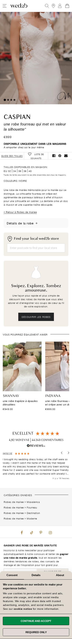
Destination (33, 512)
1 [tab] (5, 100)
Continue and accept (36, 621)
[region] (36, 466)
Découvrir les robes (36, 316)
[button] (62, 453)
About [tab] (60, 575)
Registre (60, 6)
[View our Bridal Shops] (53, 6)
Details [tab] (36, 575)
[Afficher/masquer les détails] (36, 223)
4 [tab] (14, 100)
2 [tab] (8, 100)
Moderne (32, 518)
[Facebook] (21, 531)
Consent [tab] (12, 575)
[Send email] (66, 155)
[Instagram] (50, 531)
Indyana (52, 396)
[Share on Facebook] (53, 155)
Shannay (11, 396)
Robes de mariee (14, 501)
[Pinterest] (40, 531)
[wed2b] (19, 5)
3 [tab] (11, 100)
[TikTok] (31, 531)
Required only (36, 632)
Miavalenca (33, 501)
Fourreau (32, 507)
